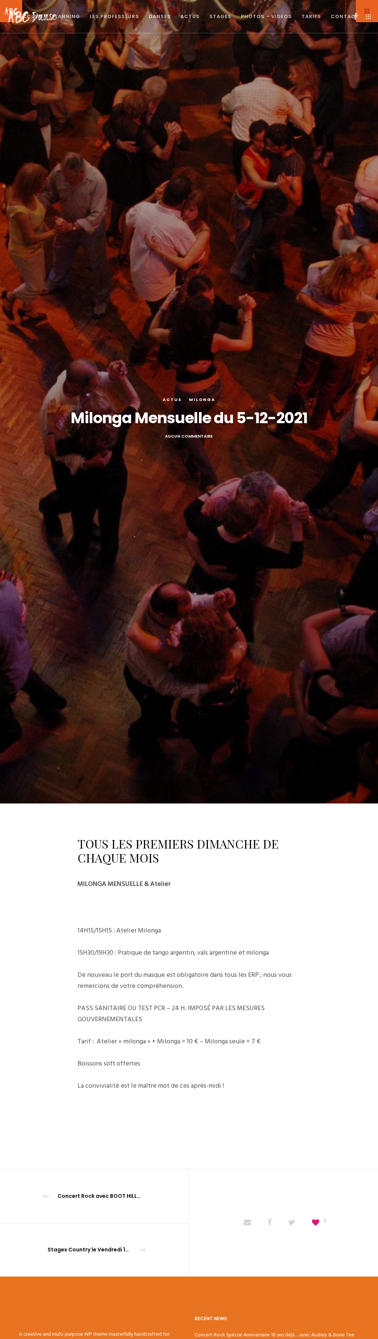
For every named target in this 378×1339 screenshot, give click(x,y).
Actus (172, 399)
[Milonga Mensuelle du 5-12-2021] (247, 1223)
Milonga (202, 399)
